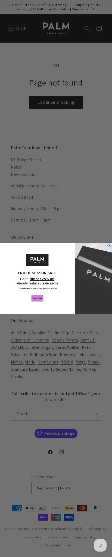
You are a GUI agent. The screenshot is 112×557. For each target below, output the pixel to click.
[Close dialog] (109, 245)
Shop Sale (37, 298)
